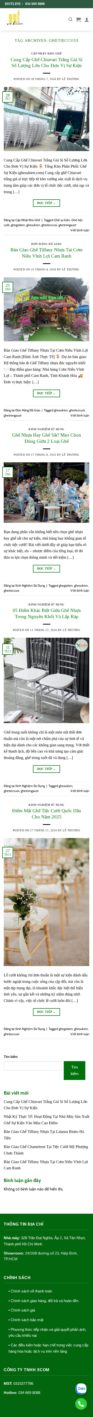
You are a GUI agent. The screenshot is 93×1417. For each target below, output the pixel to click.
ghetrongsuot (67, 225)
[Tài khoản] (86, 19)
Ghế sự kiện (62, 220)
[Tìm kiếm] (70, 19)
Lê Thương (70, 79)
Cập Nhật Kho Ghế (46, 53)
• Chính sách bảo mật (25, 1320)
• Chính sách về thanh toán (30, 1291)
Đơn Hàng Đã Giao (46, 243)
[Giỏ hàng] (78, 19)
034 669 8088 (29, 1393)
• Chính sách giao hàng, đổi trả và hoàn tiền (43, 1301)
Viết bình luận (79, 230)
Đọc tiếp (46, 203)
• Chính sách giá (21, 1310)
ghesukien (33, 225)
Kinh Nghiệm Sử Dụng (46, 429)
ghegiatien (18, 225)
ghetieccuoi (49, 225)
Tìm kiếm (11, 1056)
